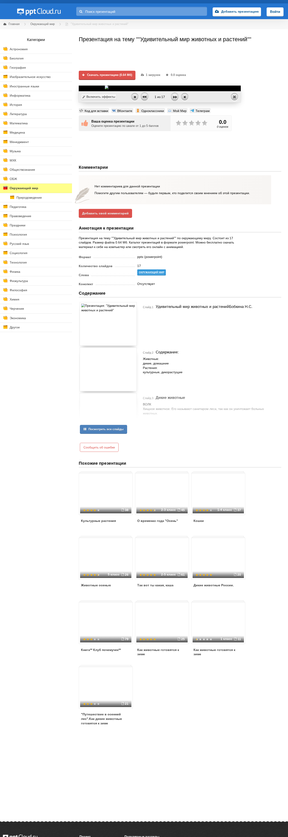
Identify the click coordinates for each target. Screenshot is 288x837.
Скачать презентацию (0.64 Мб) (109, 75)
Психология (18, 234)
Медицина (17, 132)
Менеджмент (19, 142)
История (16, 105)
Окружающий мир (24, 188)
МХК (13, 160)
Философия (18, 290)
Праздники (17, 225)
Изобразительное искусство (30, 77)
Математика (19, 123)
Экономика (18, 318)
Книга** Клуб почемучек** (101, 650)
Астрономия (19, 49)
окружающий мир (151, 272)
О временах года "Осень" (157, 521)
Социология (18, 253)
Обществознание (22, 169)
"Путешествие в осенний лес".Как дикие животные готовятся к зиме (101, 718)
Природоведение (29, 197)
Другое (15, 327)
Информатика (20, 95)
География (18, 67)
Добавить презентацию (240, 11)
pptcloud (38, 11)
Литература (18, 114)
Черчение (17, 308)
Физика (15, 271)
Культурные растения (98, 521)
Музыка (15, 151)
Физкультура (19, 281)
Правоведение (20, 216)
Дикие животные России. (214, 585)
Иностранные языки (24, 86)
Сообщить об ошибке (99, 447)
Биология (17, 58)
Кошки (199, 521)
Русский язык (19, 244)
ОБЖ (13, 179)
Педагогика (18, 207)
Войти (275, 12)
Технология (18, 262)
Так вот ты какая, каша (155, 585)
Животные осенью (96, 585)
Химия (14, 299)
